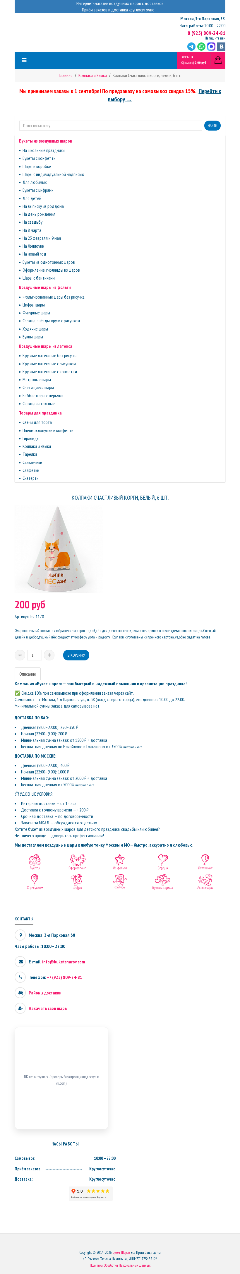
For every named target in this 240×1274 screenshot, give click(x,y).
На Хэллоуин (33, 246)
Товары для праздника (40, 413)
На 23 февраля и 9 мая (42, 238)
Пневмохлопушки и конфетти (48, 430)
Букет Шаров (121, 1252)
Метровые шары (37, 379)
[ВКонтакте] (221, 46)
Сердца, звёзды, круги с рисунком (51, 320)
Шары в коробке (37, 166)
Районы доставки (45, 993)
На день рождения (39, 214)
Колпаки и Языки (37, 446)
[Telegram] (191, 46)
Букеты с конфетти (39, 158)
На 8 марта (32, 230)
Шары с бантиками (39, 278)
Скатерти (31, 478)
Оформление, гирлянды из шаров (51, 270)
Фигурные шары (36, 313)
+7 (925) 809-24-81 (64, 977)
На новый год (34, 254)
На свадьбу (32, 222)
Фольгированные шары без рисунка (54, 297)
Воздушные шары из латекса (45, 346)
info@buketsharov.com (63, 962)
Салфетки (31, 470)
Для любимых (35, 182)
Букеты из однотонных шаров (49, 262)
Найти (212, 125)
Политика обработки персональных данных (120, 1265)
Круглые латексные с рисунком (49, 364)
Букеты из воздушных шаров (45, 141)
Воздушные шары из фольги (45, 287)
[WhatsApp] (201, 46)
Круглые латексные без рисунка (50, 355)
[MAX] (211, 46)
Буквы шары (33, 337)
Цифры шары (34, 305)
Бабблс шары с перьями (43, 395)
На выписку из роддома (43, 206)
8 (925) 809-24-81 (206, 33)
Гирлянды (31, 438)
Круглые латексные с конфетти (50, 371)
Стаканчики (32, 462)
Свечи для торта (37, 422)
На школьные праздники (44, 150)
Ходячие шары (35, 329)
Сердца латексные (39, 403)
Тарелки (30, 454)
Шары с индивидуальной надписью (53, 174)
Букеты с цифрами (38, 190)
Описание (27, 674)
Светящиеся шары (38, 387)
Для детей (32, 198)
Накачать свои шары (48, 1008)
